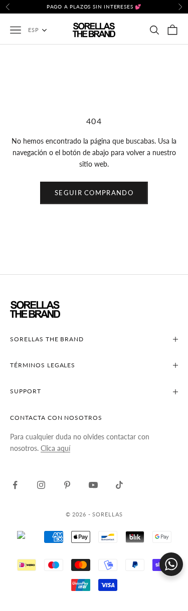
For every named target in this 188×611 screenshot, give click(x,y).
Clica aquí (55, 448)
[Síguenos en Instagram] (41, 485)
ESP (33, 30)
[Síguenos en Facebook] (15, 485)
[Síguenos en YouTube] (93, 485)
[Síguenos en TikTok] (119, 485)
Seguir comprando (94, 193)
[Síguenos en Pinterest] (67, 485)
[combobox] (42, 30)
